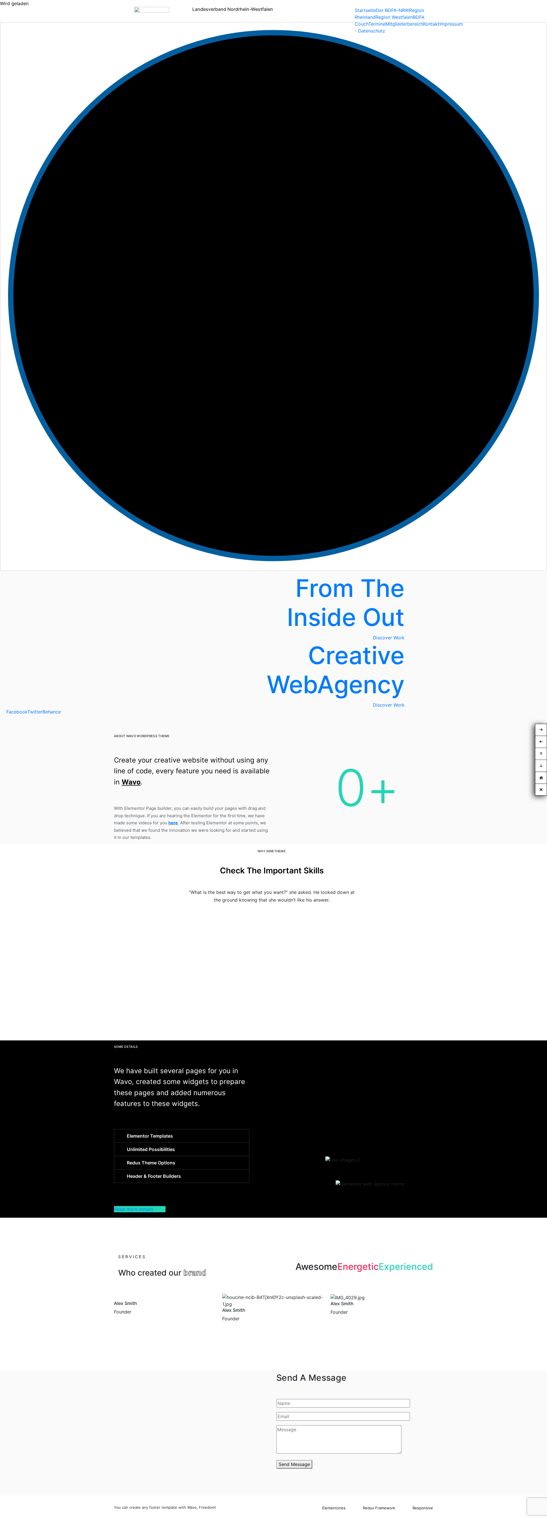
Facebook (16, 712)
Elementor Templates (150, 1136)
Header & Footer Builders (154, 1176)
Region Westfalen (394, 17)
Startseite (365, 10)
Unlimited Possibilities (151, 1149)
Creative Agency (336, 670)
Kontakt (431, 24)
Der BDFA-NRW (392, 10)
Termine (376, 24)
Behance (51, 712)
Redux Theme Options (151, 1163)
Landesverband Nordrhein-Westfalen (232, 9)
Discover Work (389, 705)
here (173, 822)
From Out (346, 603)
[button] (181, 1135)
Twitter (34, 712)
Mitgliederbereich (404, 24)
